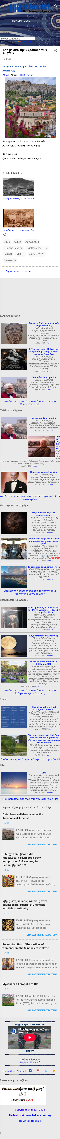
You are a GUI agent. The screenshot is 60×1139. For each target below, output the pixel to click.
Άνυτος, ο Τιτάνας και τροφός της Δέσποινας (44, 324)
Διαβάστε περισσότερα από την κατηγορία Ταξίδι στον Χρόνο (30, 498)
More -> (49, 343)
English (24, 1062)
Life (44, 772)
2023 (7, 241)
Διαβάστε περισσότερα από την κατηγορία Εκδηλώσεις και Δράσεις (30, 692)
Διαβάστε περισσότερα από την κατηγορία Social (30, 759)
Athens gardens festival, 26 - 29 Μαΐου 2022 (44, 662)
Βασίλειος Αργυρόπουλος (43, 472)
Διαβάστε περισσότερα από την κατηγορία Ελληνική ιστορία (30, 403)
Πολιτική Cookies (30, 1120)
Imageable (7, 66)
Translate (27, 41)
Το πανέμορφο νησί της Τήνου (44, 567)
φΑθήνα (20, 254)
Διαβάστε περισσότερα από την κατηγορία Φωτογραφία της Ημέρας (30, 592)
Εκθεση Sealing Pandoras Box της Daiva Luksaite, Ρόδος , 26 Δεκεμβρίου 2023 (44, 610)
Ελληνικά (35, 1062)
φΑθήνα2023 (36, 254)
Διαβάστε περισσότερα (42, 844)
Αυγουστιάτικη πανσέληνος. (44, 635)
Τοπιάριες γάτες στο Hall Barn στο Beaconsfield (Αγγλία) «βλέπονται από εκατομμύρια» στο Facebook (44, 739)
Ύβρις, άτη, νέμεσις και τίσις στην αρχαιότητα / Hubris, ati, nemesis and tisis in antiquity (24, 904)
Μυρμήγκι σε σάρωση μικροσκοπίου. (44, 513)
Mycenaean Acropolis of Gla (20, 984)
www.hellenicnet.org (38, 1115)
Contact (21, 1071)
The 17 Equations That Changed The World (44, 708)
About (12, 1071)
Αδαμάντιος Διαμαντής (58, 442)
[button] (56, 50)
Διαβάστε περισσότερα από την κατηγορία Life (30, 798)
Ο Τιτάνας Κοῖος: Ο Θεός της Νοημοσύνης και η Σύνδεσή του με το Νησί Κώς (44, 351)
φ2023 (8, 254)
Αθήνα (5, 75)
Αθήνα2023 (32, 241)
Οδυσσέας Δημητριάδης (44, 377)
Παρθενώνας (26, 75)
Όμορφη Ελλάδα (24, 66)
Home (5, 1071)
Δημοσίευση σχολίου (18, 271)
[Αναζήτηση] (56, 6)
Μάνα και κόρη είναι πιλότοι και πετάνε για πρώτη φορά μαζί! (44, 541)
